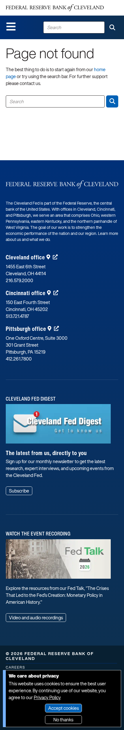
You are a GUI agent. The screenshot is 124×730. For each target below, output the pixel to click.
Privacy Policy (47, 697)
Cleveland (25, 257)
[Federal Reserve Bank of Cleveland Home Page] (55, 7)
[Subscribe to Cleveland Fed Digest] (58, 426)
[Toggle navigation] (11, 26)
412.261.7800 (19, 358)
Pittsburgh (26, 329)
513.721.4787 (17, 316)
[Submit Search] (112, 27)
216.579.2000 (19, 280)
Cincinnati (26, 293)
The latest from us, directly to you (46, 453)
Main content (28, 3)
